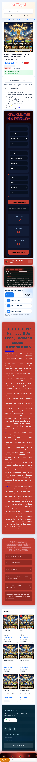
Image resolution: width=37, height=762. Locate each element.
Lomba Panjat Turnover (18, 295)
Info (30, 261)
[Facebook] (5, 729)
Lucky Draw (9, 295)
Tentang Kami (8, 738)
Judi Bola (9, 486)
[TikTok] (14, 729)
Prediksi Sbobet (27, 295)
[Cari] (5, 11)
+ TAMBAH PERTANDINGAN (18, 202)
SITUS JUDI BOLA (19, 19)
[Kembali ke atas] (33, 748)
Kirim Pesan (12, 720)
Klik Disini (20, 108)
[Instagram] (9, 729)
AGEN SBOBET (29, 15)
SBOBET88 (8, 15)
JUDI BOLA (29, 19)
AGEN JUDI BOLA (8, 19)
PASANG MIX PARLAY (18, 252)
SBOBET (18, 15)
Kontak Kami (8, 741)
